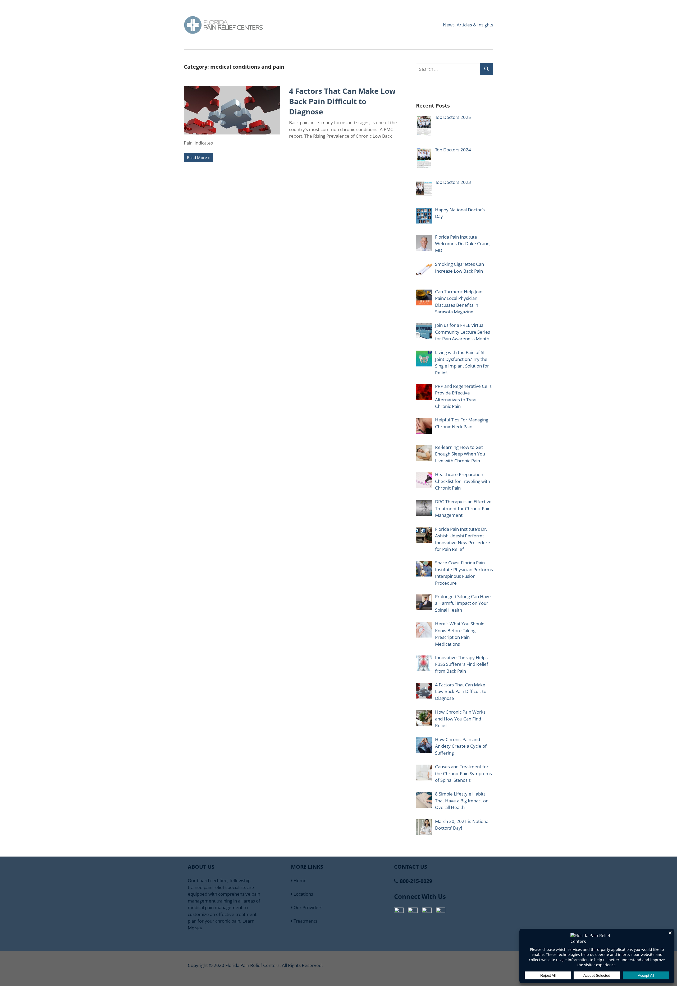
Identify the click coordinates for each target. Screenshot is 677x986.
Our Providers (307, 907)
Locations (302, 894)
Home (299, 880)
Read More (197, 157)
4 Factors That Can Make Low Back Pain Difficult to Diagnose (342, 101)
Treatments (304, 921)
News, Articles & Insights (468, 25)
